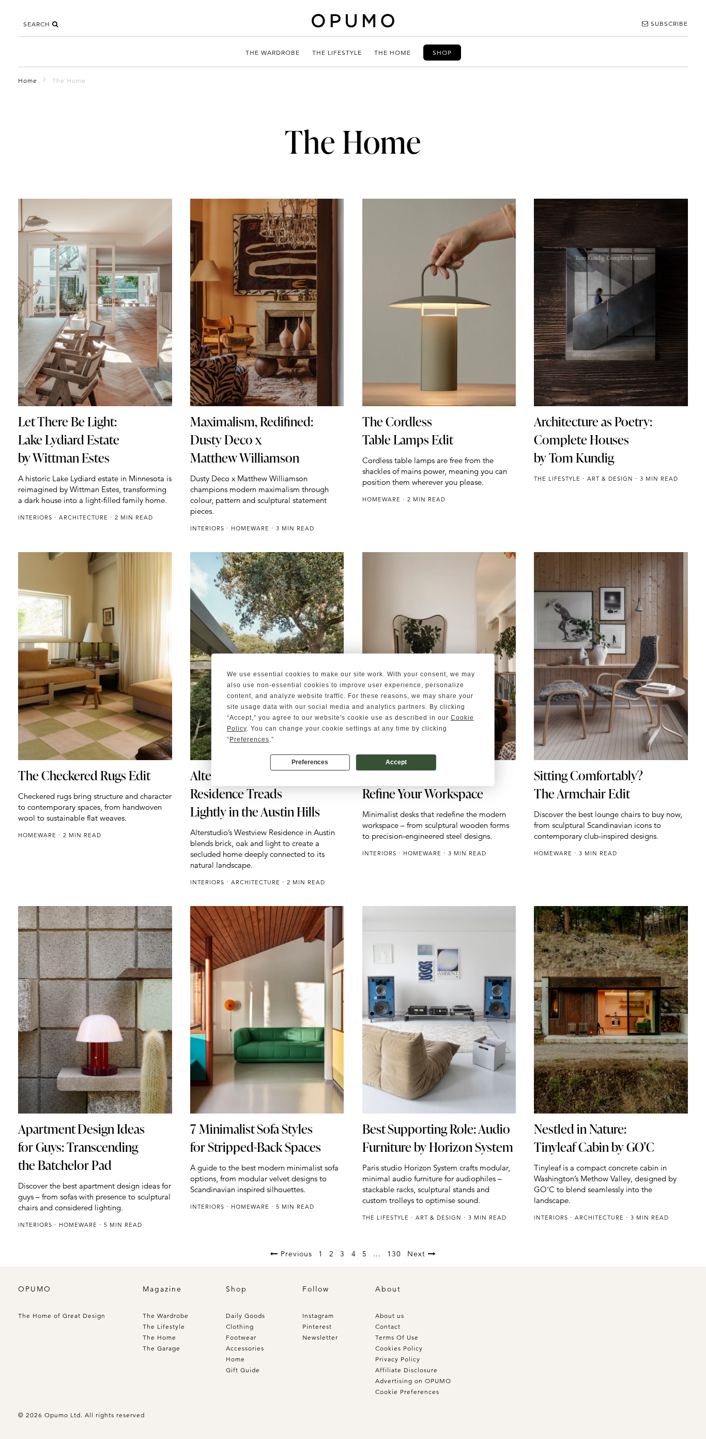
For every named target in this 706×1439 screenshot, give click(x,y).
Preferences (309, 762)
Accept (396, 762)
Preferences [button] (249, 739)
